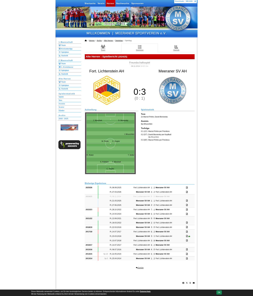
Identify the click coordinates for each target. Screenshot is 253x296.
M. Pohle (105, 141)
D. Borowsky (123, 120)
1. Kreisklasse (67, 67)
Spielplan (65, 52)
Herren (110, 3)
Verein (101, 3)
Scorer (61, 107)
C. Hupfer (110, 169)
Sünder (62, 111)
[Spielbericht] (187, 187)
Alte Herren (65, 79)
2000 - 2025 (63, 119)
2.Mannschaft (66, 60)
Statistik (64, 56)
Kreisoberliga (66, 49)
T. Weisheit (116, 162)
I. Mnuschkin (129, 134)
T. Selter (131, 155)
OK (219, 292)
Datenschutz (145, 291)
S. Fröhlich (104, 162)
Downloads (179, 1)
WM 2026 (189, 1)
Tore (60, 100)
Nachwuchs (122, 3)
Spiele (61, 97)
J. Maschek (97, 120)
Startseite (90, 3)
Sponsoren (137, 3)
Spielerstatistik (67, 94)
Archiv (62, 115)
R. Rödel (90, 155)
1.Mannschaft (66, 42)
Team (63, 45)
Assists (62, 104)
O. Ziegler (116, 141)
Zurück (140, 268)
